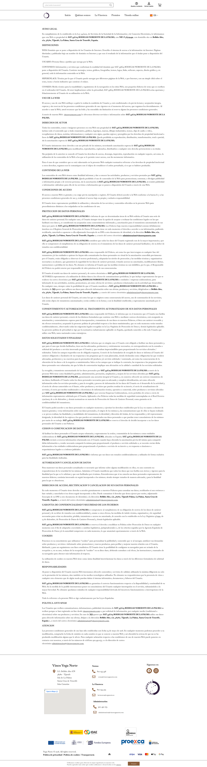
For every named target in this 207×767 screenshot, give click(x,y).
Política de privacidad (52, 755)
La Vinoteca (101, 15)
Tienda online (131, 15)
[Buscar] (110, 5)
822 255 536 (101, 671)
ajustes (118, 765)
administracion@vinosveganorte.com (139, 235)
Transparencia (87, 755)
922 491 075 (102, 707)
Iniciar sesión (148, 6)
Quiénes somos (82, 15)
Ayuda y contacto (136, 6)
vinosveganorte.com (72, 114)
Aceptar (133, 764)
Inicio (68, 15)
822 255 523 (101, 689)
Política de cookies (72, 755)
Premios (115, 15)
